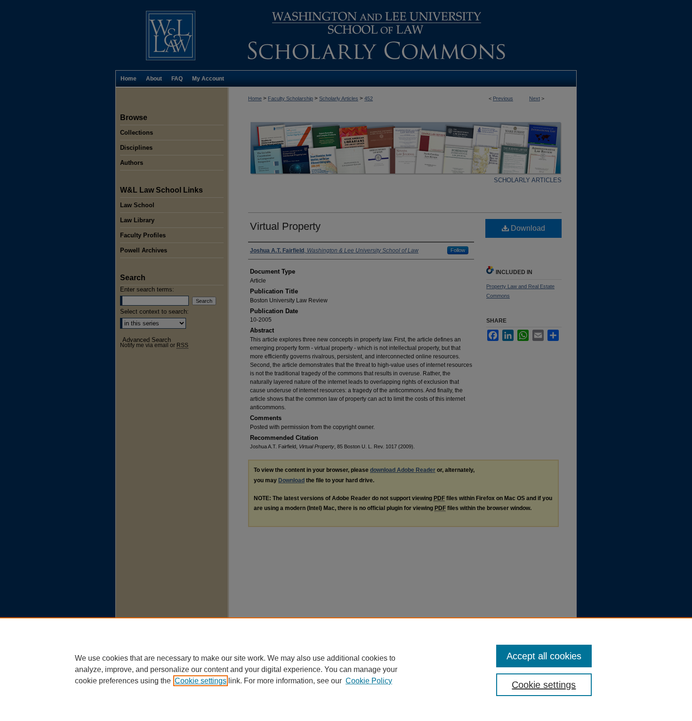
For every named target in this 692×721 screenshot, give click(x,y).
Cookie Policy (369, 681)
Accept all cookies (544, 656)
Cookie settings (200, 681)
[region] (346, 669)
